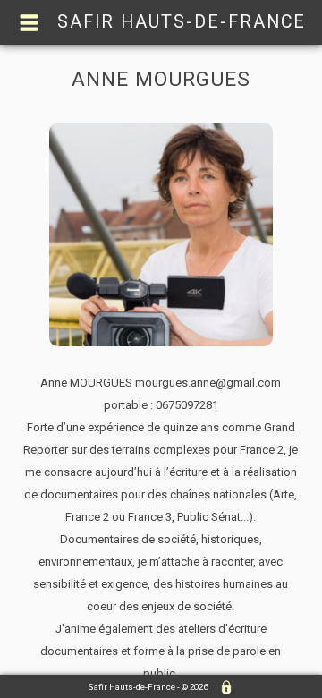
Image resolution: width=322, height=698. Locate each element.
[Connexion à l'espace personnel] (221, 688)
